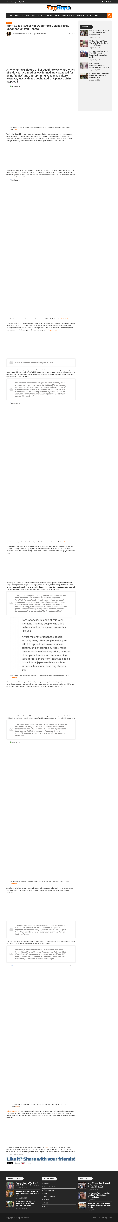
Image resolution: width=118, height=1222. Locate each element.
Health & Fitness (67, 15)
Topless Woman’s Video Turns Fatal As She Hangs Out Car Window (98, 43)
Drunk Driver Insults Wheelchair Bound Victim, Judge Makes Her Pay (27, 1193)
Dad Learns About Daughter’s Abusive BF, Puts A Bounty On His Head (99, 65)
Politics (80, 15)
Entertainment (46, 15)
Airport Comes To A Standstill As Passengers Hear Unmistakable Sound (99, 1185)
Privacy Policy (107, 1218)
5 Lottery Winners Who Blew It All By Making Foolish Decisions (27, 1184)
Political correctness (13, 1111)
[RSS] (111, 2)
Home (10, 15)
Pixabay (17, 1106)
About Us (96, 1218)
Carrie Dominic (40, 34)
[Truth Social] (104, 2)
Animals (18, 15)
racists (47, 1147)
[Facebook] (102, 2)
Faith (57, 15)
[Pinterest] (108, 2)
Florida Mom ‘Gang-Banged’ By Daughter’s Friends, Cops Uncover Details (99, 1195)
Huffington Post (64, 319)
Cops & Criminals (30, 15)
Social (89, 15)
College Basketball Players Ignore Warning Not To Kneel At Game (99, 75)
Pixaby (15, 129)
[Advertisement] (41, 53)
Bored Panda (67, 542)
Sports (97, 15)
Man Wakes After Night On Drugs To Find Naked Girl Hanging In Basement (25, 1203)
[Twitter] (106, 2)
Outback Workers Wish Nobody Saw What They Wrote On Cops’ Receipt (99, 1205)
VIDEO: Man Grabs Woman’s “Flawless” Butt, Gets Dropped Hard (99, 33)
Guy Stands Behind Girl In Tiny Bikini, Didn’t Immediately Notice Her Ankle (98, 54)
